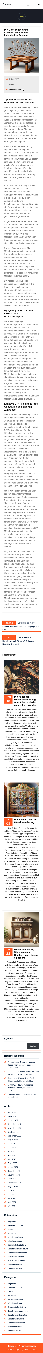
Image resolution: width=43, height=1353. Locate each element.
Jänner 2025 (13, 1167)
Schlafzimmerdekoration (17, 1253)
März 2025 (12, 1159)
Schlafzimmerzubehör (16, 1261)
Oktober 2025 (13, 1132)
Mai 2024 (11, 1198)
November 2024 (14, 1175)
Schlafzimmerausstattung (18, 1249)
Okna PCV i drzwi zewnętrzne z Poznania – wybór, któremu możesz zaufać (22, 1087)
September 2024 (14, 1183)
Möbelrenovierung (16, 90)
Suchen (8, 1038)
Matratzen (12, 1233)
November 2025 (14, 1128)
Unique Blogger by (21, 1350)
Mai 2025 (11, 1151)
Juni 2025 (12, 1148)
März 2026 (12, 1112)
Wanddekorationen (15, 1264)
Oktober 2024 (13, 1179)
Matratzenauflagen (15, 1237)
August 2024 (13, 1187)
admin (11, 84)
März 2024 (12, 1206)
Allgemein (12, 1221)
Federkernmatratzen (16, 1225)
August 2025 (13, 1140)
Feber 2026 (12, 1116)
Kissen (10, 1229)
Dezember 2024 (14, 1171)
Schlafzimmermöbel (16, 1257)
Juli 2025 (11, 1144)
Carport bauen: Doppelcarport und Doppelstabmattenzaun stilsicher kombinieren (21, 1065)
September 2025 (14, 1136)
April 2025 (12, 1155)
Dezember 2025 (14, 1124)
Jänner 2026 (13, 1120)
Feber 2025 (12, 1163)
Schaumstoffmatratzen (17, 1245)
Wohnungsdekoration (16, 1268)
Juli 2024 (11, 1190)
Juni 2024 (12, 1194)
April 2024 (12, 1202)
